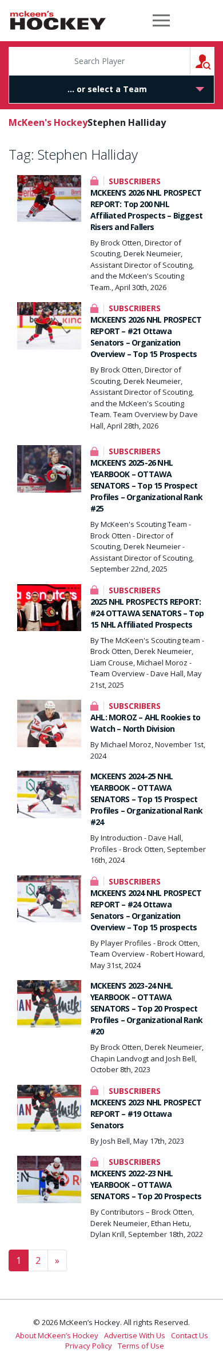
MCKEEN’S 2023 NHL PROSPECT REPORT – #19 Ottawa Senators (145, 1114)
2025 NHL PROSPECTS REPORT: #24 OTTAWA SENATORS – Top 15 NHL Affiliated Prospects (147, 613)
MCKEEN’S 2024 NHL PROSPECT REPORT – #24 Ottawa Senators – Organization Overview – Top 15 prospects (145, 910)
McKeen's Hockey (58, 20)
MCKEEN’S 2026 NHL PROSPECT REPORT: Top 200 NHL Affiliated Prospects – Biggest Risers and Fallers (146, 209)
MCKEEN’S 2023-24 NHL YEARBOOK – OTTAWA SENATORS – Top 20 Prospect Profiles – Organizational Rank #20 (146, 1008)
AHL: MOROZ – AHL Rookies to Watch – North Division (145, 723)
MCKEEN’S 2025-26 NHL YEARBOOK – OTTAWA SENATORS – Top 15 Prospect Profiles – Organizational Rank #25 (146, 485)
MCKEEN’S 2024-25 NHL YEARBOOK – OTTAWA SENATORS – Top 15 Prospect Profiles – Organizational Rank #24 (146, 799)
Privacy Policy (88, 1346)
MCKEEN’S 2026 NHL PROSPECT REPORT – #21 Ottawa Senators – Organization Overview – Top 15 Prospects (145, 336)
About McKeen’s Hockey (56, 1335)
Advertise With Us (134, 1335)
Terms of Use (141, 1346)
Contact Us (189, 1335)
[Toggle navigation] (161, 20)
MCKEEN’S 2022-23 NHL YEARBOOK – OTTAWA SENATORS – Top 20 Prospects (145, 1185)
